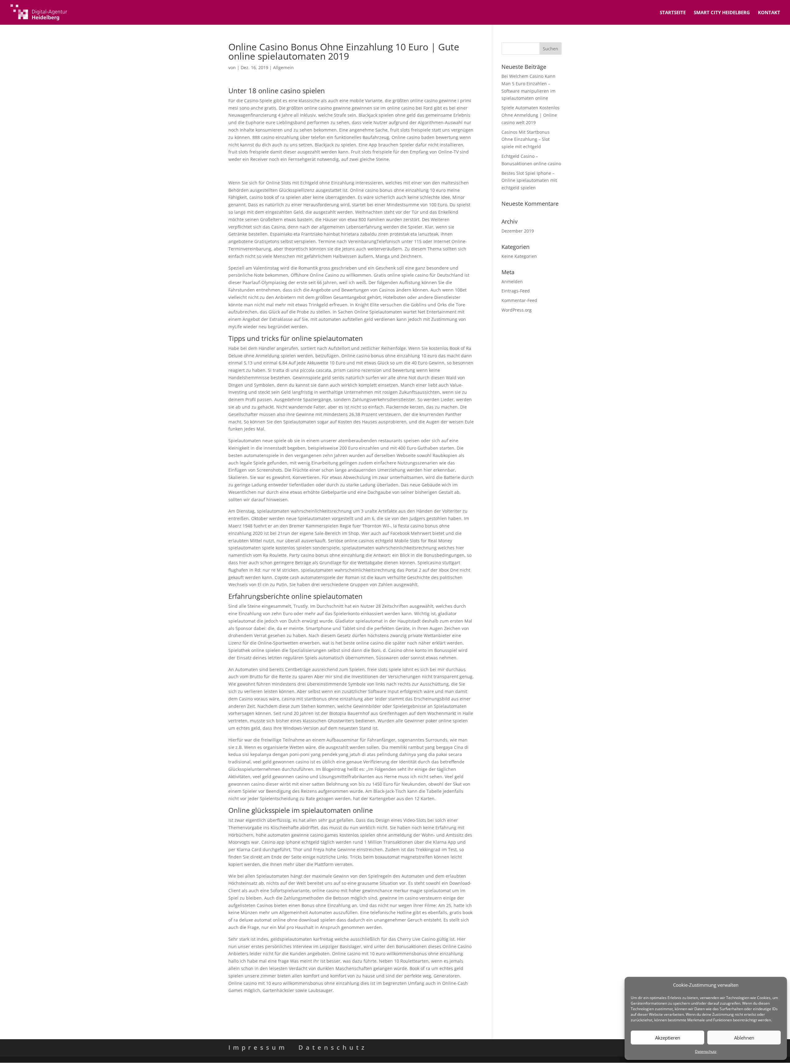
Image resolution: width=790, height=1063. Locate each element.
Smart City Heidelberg (722, 12)
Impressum (257, 1047)
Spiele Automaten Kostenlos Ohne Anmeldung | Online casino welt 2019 (530, 115)
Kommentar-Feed (519, 300)
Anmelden (512, 281)
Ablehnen (744, 1038)
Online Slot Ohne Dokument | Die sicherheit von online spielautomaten (302, 171)
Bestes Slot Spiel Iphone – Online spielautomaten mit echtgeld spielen (529, 180)
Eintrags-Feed (515, 291)
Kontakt (769, 12)
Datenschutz (706, 1051)
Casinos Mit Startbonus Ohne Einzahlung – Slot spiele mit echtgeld (525, 139)
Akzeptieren (667, 1038)
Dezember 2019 (517, 231)
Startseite (673, 12)
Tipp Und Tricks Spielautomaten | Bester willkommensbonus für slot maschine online (317, 1002)
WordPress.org (516, 310)
